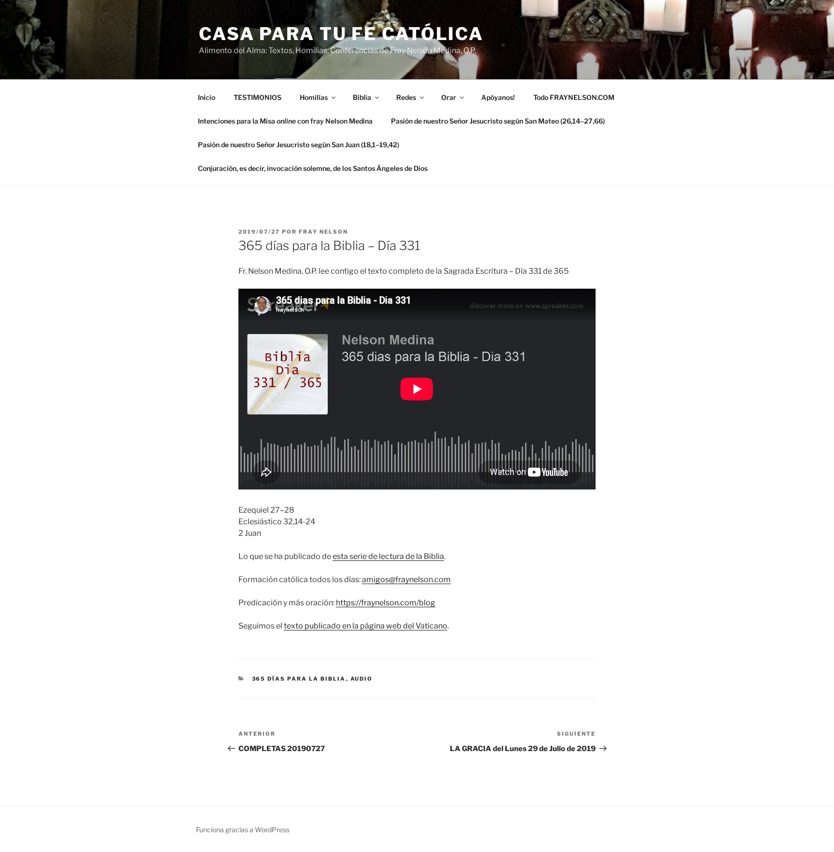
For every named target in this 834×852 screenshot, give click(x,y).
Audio (361, 678)
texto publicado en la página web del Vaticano (365, 625)
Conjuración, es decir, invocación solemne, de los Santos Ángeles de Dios (313, 168)
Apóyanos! (498, 97)
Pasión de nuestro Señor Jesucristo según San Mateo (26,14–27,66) (498, 121)
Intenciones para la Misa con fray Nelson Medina (285, 121)
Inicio (206, 97)
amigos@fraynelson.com (406, 579)
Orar (448, 97)
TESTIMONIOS (257, 97)
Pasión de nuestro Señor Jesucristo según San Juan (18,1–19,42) (298, 144)
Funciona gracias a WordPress (243, 829)
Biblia (362, 97)
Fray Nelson (323, 231)
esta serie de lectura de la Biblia (388, 556)
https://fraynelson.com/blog (385, 602)
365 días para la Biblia (299, 678)
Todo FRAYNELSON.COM (573, 97)
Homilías (314, 97)
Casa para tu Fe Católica (341, 33)
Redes (406, 97)
